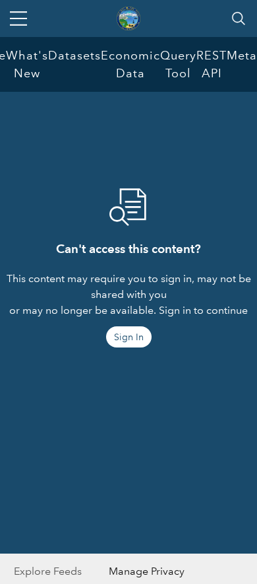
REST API (211, 64)
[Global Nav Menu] (18, 18)
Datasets (74, 55)
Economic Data (130, 64)
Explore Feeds (48, 571)
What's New (27, 64)
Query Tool (178, 64)
